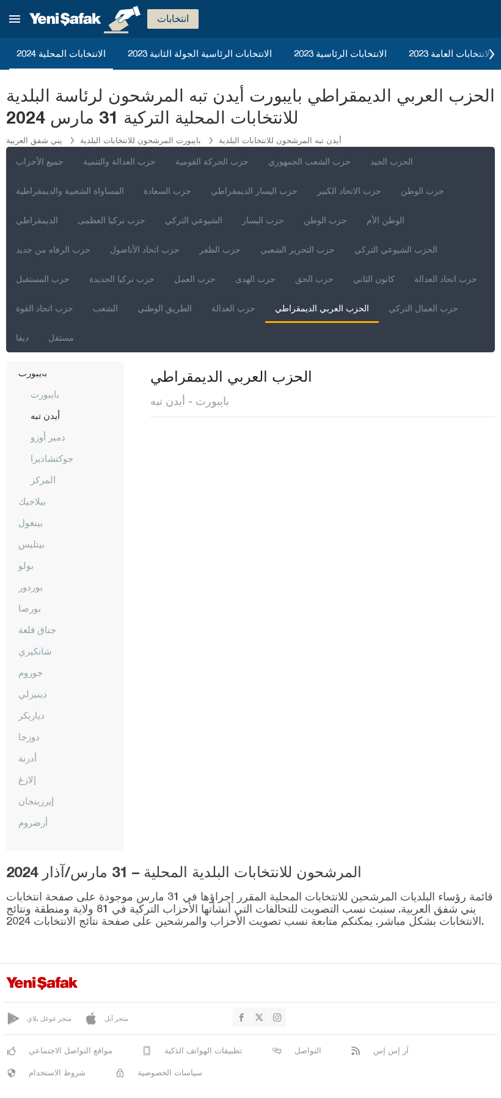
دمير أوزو (48, 436)
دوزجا (29, 736)
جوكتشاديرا (52, 458)
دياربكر (31, 715)
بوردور (30, 586)
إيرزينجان (36, 800)
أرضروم (33, 822)
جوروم (30, 672)
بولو (26, 565)
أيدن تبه (45, 415)
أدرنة (27, 757)
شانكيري (35, 650)
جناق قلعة (37, 629)
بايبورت (45, 393)
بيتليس (31, 543)
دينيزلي (32, 693)
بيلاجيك (32, 500)
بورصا (29, 608)
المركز (43, 479)
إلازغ (27, 779)
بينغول (30, 522)
